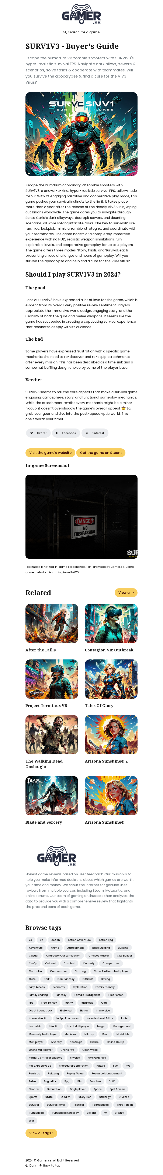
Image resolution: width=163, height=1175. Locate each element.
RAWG (74, 572)
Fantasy (61, 995)
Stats (49, 1097)
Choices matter (99, 955)
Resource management (107, 1073)
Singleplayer (78, 1089)
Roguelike (50, 1081)
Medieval (70, 1034)
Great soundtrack (40, 1010)
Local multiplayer (78, 1026)
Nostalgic (76, 1042)
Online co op (115, 1042)
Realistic (34, 1073)
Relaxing (53, 1073)
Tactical (78, 1105)
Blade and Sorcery (43, 822)
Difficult (88, 979)
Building (123, 948)
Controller (35, 971)
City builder (124, 955)
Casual (33, 955)
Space (98, 1089)
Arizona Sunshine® (104, 822)
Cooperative (58, 971)
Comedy (88, 963)
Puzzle (101, 1065)
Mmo (105, 1034)
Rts (79, 1081)
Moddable (123, 1034)
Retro (32, 1081)
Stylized (124, 1097)
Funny (69, 1002)
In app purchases (67, 1018)
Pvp (128, 1065)
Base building (101, 948)
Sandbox (95, 1081)
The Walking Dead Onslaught (44, 764)
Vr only (119, 1113)
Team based (100, 1105)
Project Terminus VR (46, 705)
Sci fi (112, 1081)
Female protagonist (87, 995)
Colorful (50, 963)
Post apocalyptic (40, 1065)
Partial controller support (45, 1057)
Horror (84, 1010)
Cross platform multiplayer (111, 971)
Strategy (105, 1097)
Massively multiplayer (43, 1034)
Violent (91, 1113)
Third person (125, 1105)
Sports (33, 1097)
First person (116, 995)
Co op (33, 963)
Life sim (54, 1026)
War (31, 1120)
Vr (105, 1113)
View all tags (40, 1133)
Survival (34, 1105)
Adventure (36, 948)
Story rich (85, 1097)
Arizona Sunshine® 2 (106, 761)
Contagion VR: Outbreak (109, 649)
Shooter (34, 1089)
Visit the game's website (50, 452)
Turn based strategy (65, 1113)
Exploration (80, 987)
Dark (46, 979)
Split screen (117, 1089)
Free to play (49, 1002)
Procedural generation (74, 1065)
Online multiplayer (40, 1050)
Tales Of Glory (99, 705)
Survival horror (56, 1105)
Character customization (63, 955)
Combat (69, 963)
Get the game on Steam (101, 452)
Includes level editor (100, 1018)
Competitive (111, 963)
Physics (75, 1057)
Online (94, 1042)
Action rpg (106, 940)
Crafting (80, 971)
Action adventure (79, 940)
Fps (31, 1002)
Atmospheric (75, 948)
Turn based (36, 1113)
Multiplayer (36, 1042)
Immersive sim (38, 1018)
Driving (105, 979)
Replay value (75, 1073)
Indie (124, 1018)
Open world (90, 1050)
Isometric (35, 1026)
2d (30, 940)
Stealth (65, 1097)
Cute (32, 979)
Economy (59, 987)
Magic (101, 1026)
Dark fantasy (66, 979)
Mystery (56, 1042)
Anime (55, 948)
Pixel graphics (97, 1057)
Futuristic (87, 1002)
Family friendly (105, 987)
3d (41, 940)
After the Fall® (40, 649)
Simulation (54, 1089)
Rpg (67, 1081)
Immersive (103, 1010)
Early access (37, 987)
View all (124, 592)
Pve (115, 1065)
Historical (66, 1010)
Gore (104, 1002)
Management (122, 1026)
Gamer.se (44, 1160)
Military (89, 1034)
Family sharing (38, 995)
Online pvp (67, 1050)
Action (55, 940)
